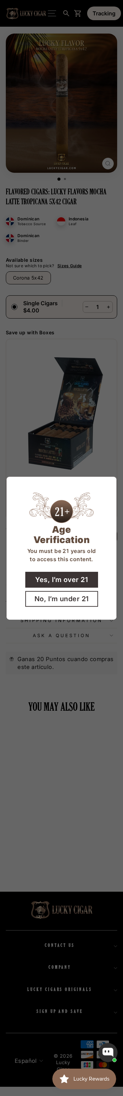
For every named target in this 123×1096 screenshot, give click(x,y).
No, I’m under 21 (62, 598)
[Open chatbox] (108, 1052)
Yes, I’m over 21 (61, 579)
